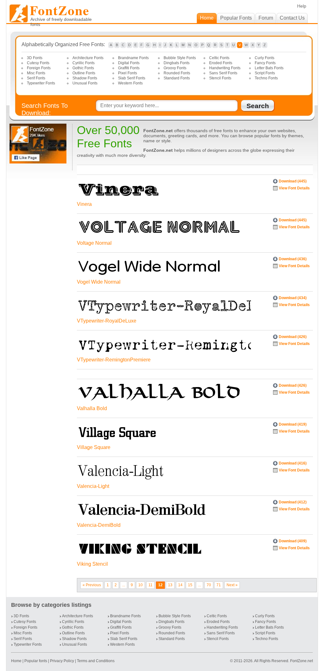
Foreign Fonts (39, 68)
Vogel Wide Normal (99, 282)
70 (209, 585)
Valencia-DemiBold (99, 525)
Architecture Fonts (87, 58)
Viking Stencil (92, 564)
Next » (232, 585)
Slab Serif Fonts (131, 78)
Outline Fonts (83, 73)
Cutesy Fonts (38, 63)
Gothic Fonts (83, 68)
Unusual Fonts (84, 83)
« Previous (92, 585)
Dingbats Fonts (177, 63)
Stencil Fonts (220, 78)
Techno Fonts (266, 78)
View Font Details (294, 188)
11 (150, 585)
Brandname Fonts (133, 58)
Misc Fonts (36, 73)
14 (180, 585)
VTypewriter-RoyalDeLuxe (106, 320)
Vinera (84, 204)
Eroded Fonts (220, 63)
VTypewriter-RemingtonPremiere (114, 359)
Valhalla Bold (92, 408)
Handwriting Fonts (224, 68)
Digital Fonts (129, 63)
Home (16, 661)
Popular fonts (35, 661)
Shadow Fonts (84, 78)
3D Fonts (34, 58)
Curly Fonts (264, 58)
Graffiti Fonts (129, 68)
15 (190, 585)
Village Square (93, 447)
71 (218, 585)
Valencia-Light (93, 486)
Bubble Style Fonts (180, 58)
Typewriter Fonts (41, 83)
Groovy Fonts (175, 68)
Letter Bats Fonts (269, 68)
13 (170, 585)
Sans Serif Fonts (223, 73)
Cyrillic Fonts (83, 63)
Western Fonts (130, 83)
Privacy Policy (62, 661)
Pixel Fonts (127, 73)
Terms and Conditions (96, 661)
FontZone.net (301, 661)
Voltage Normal (94, 243)
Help (301, 6)
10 (140, 585)
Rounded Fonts (177, 73)
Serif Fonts (36, 78)
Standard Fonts (177, 78)
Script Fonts (265, 73)
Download (293, 181)
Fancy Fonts (265, 63)
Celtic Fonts (219, 58)
